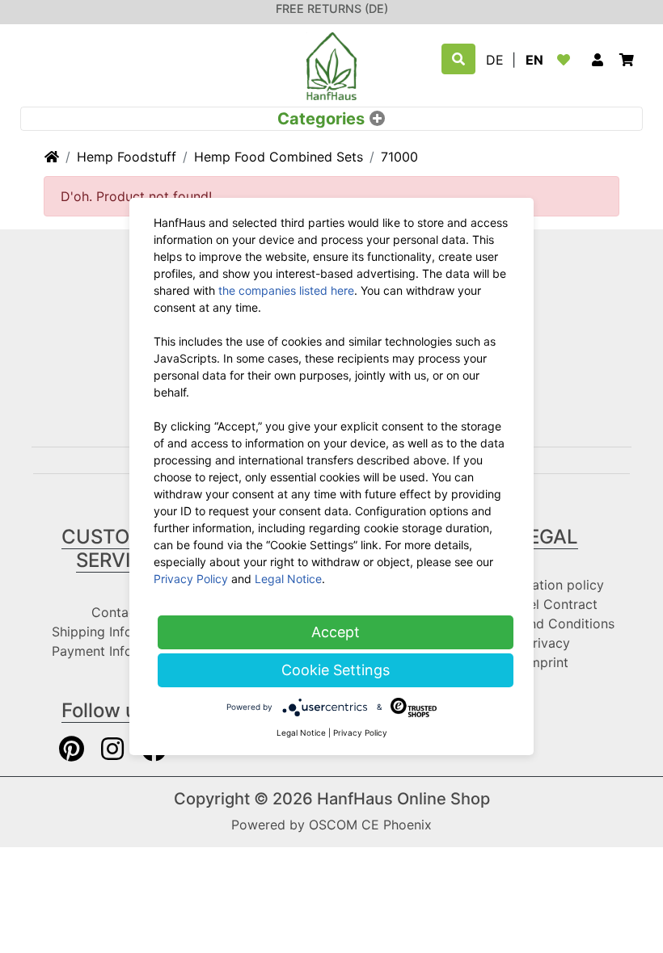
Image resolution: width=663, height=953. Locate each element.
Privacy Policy (191, 579)
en (534, 60)
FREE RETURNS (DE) (332, 8)
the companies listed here (286, 290)
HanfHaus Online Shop (403, 798)
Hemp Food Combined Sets (278, 157)
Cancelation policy (547, 585)
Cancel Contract (547, 604)
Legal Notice (288, 579)
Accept (335, 631)
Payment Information (115, 651)
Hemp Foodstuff (126, 157)
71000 (399, 157)
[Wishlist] (567, 60)
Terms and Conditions (547, 623)
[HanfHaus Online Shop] (331, 65)
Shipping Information (115, 631)
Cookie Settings (335, 669)
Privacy (547, 643)
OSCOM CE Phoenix (370, 825)
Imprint (547, 662)
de (495, 60)
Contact (116, 612)
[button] (597, 60)
